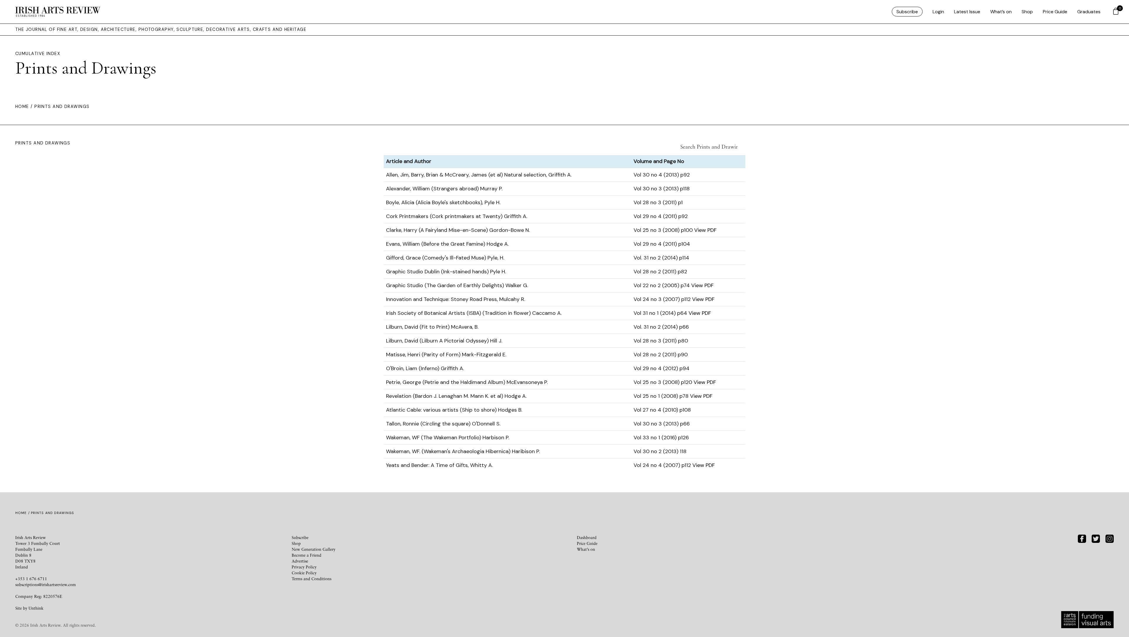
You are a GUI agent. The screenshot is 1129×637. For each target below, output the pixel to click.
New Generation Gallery (313, 549)
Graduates (1088, 12)
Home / (24, 106)
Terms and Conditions (311, 578)
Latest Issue (967, 12)
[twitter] (1096, 537)
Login (938, 12)
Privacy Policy (304, 566)
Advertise (300, 560)
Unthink (36, 608)
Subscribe (907, 12)
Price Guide (1055, 12)
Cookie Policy (304, 572)
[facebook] (1082, 537)
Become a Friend (306, 555)
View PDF (705, 230)
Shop (1027, 12)
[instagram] (1109, 537)
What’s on (1001, 12)
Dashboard (587, 537)
